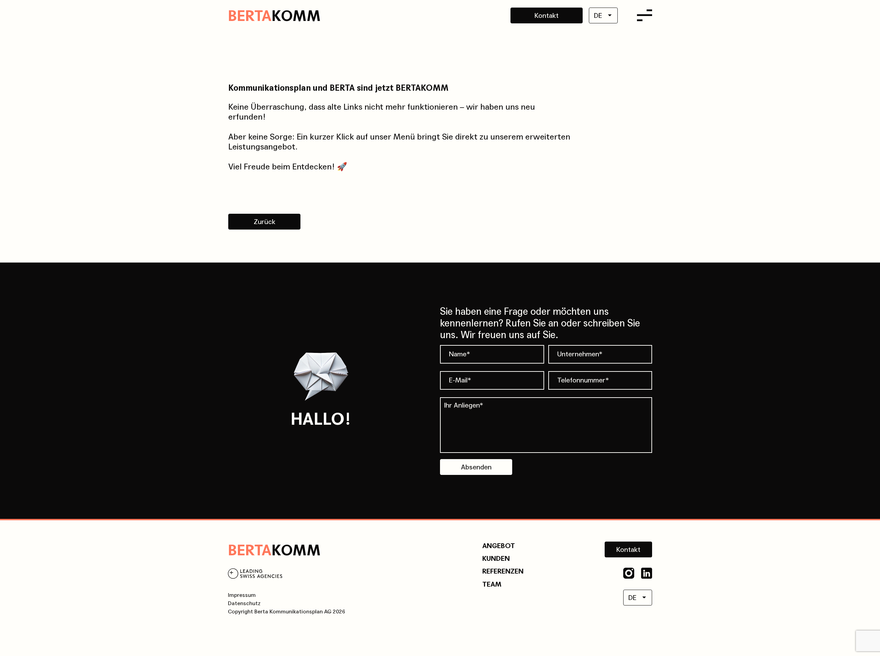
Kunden (496, 559)
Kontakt (547, 16)
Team (492, 584)
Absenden (476, 467)
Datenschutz (244, 603)
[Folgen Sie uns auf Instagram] (628, 573)
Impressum (242, 595)
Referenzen (503, 571)
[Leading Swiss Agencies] (255, 574)
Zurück (264, 222)
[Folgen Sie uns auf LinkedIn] (646, 573)
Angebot (498, 546)
